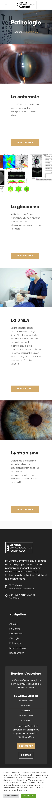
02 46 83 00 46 (26, 737)
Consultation (16, 634)
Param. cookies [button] (11, 796)
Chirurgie (14, 639)
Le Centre (14, 629)
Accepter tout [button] (28, 796)
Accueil (18, 32)
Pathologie (15, 643)
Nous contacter (17, 648)
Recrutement (16, 653)
